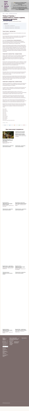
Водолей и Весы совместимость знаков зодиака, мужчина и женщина (20, 203)
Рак (15, 338)
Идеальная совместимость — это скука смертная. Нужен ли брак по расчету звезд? (8, 140)
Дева (18, 338)
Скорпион (12, 339)
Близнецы (14, 338)
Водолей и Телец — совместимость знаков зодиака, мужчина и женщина (8, 266)
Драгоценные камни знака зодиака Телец (8, 120)
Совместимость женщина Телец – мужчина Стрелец (12, 28)
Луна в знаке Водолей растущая (20, 3)
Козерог (17, 339)
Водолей (11, 340)
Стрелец (4, 122)
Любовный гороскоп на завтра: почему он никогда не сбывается (20, 134)
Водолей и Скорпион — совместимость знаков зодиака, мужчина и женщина (7, 330)
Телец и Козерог (5, 117)
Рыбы (12, 340)
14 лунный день (20, 4)
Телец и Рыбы (5, 119)
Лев (16, 338)
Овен (10, 338)
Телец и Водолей (5, 118)
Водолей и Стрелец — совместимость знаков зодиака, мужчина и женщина (20, 267)
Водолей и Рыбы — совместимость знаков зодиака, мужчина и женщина (20, 330)
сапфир (21, 5)
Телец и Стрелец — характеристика (10, 25)
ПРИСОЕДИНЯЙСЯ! (21, 9)
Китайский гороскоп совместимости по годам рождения (16, 342)
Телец (7, 122)
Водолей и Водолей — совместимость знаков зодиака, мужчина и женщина (7, 203)
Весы (10, 339)
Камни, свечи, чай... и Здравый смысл (6, 4)
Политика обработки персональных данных (5, 356)
